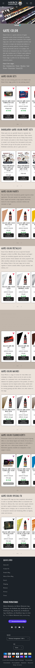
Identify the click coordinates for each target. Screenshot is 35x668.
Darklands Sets (10, 66)
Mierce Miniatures (11, 660)
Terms (5, 595)
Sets (4, 66)
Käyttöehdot (23, 662)
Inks (28, 66)
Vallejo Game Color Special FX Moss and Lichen (23, 533)
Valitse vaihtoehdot (8, 422)
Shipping (5, 584)
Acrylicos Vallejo (8, 106)
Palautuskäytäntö (6, 662)
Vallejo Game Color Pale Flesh (8, 223)
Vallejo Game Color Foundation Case (8, 101)
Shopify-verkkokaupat (19, 660)
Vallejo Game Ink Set (8, 346)
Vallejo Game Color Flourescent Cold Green (23, 470)
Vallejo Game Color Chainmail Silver (23, 287)
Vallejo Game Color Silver (8, 287)
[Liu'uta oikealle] (21, 124)
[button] (3, 3)
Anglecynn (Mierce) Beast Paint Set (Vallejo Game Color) (8, 168)
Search (5, 580)
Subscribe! (6, 565)
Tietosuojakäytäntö (16, 662)
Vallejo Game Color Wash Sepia (8, 410)
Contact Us (6, 569)
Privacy (5, 591)
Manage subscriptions (17, 665)
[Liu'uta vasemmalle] (14, 124)
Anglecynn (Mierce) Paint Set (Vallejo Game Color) (23, 167)
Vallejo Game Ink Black (23, 346)
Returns (5, 588)
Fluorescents (11, 68)
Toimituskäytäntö (28, 660)
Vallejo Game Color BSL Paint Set (23, 101)
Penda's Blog (6, 572)
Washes (5, 68)
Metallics (23, 66)
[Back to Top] (31, 664)
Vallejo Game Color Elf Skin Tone (23, 223)
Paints (17, 66)
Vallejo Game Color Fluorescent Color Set (8, 470)
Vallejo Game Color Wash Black (23, 410)
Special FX (19, 68)
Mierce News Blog (8, 576)
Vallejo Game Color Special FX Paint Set (8, 533)
